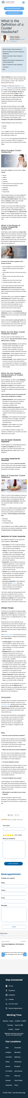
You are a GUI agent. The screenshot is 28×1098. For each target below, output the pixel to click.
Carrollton (9, 1057)
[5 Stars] (6, 819)
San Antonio (18, 1071)
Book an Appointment (15, 1008)
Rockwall (17, 1066)
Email (3, 898)
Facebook (12, 990)
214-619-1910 (13, 1004)
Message (4, 905)
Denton (8, 1066)
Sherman (17, 1076)
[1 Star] (1, 819)
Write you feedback (9, 838)
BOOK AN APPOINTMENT (13, 8)
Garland (8, 1080)
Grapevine (9, 1085)
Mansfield (17, 1052)
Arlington (8, 1052)
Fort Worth (9, 1071)
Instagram (12, 995)
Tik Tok (11, 986)
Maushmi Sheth (5, 941)
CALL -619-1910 (13, 13)
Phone (3, 890)
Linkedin (11, 999)
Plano (16, 1085)
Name (3, 883)
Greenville (17, 1047)
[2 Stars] (3, 819)
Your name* (6, 825)
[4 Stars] (5, 819)
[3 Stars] (4, 819)
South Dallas (18, 1080)
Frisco (7, 1076)
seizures (14, 583)
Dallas (7, 1061)
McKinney (17, 1057)
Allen (7, 1047)
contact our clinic (5, 704)
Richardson (18, 1061)
